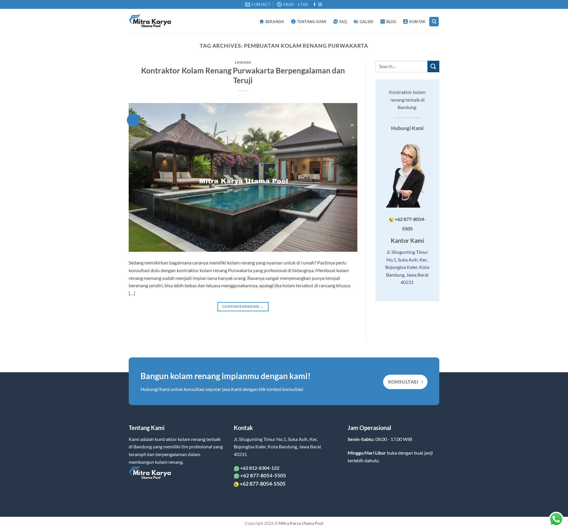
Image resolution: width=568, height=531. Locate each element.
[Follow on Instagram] (320, 5)
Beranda (274, 21)
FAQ (343, 21)
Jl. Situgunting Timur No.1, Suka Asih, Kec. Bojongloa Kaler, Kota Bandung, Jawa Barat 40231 (407, 267)
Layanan (243, 62)
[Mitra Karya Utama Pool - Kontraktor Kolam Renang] (154, 21)
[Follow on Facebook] (314, 5)
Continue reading (243, 306)
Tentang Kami (312, 21)
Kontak (417, 21)
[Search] (434, 22)
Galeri (367, 21)
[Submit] (433, 66)
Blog (391, 21)
